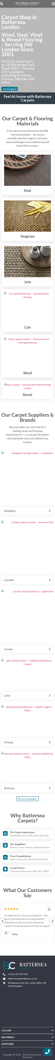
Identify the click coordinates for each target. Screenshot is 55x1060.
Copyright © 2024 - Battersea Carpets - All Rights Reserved (27, 1055)
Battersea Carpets (27, 3)
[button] (2, 921)
